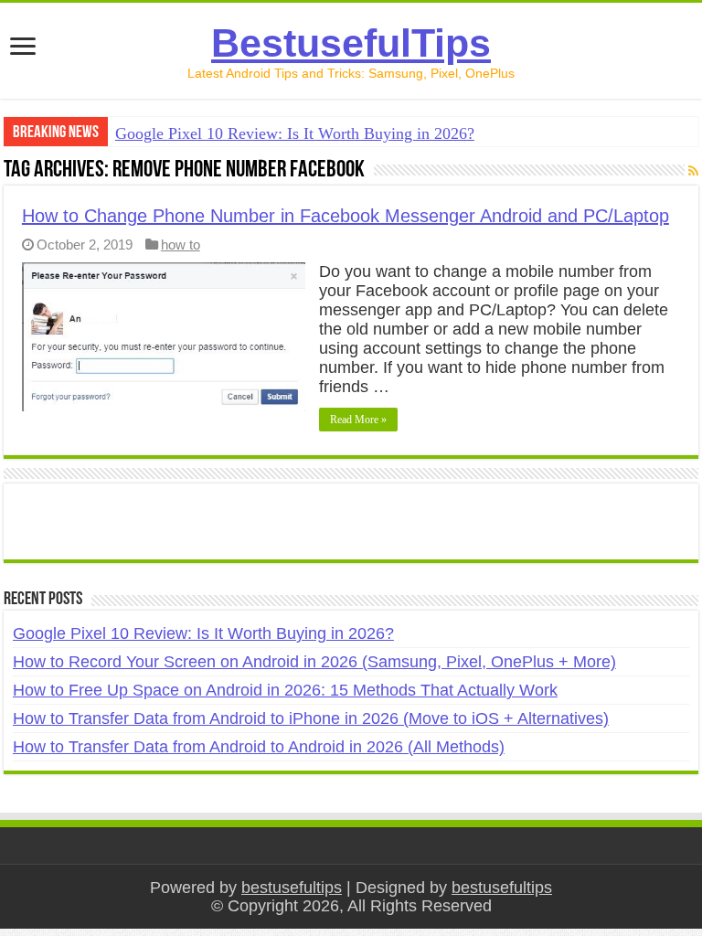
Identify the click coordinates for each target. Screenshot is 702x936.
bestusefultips (291, 887)
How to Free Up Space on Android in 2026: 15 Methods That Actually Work (285, 690)
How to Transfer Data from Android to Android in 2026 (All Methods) (259, 747)
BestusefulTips (351, 43)
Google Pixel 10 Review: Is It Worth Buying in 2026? (294, 133)
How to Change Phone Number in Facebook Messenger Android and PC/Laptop (345, 216)
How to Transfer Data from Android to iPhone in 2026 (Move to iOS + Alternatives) (311, 718)
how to (180, 244)
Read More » (358, 419)
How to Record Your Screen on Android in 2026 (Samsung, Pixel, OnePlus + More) (314, 662)
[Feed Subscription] (693, 171)
